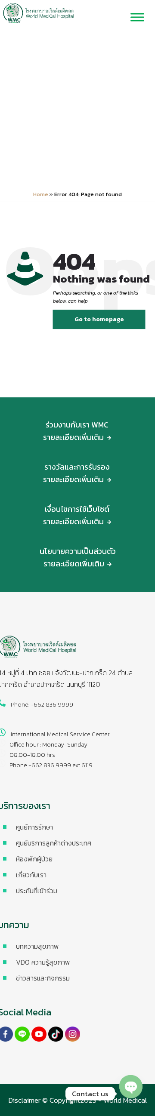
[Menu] (137, 17)
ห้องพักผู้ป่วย (34, 859)
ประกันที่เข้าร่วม (36, 890)
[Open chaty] (131, 1092)
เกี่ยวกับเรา (31, 875)
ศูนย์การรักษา (34, 827)
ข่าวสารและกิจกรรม (43, 978)
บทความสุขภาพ (37, 946)
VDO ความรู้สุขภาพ (43, 962)
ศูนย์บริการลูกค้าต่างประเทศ (53, 843)
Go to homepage (99, 319)
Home (40, 194)
